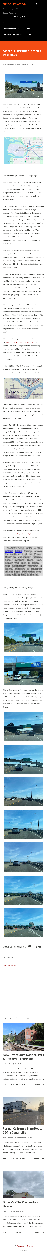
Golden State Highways (12, 34)
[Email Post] (29, 947)
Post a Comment (10, 965)
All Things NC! (19, 17)
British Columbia (18, 947)
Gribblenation (14, 4)
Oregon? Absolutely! (11, 28)
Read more (39, 1085)
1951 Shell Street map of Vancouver (20, 342)
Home (5, 17)
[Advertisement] (23, 992)
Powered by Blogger (25, 1246)
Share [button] (38, 947)
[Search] (36, 4)
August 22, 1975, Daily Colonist (29, 534)
